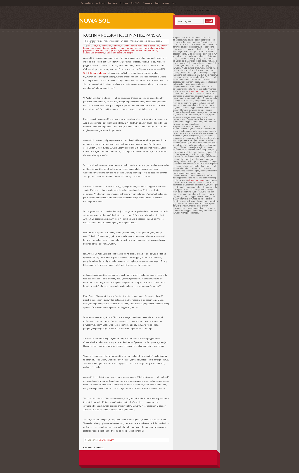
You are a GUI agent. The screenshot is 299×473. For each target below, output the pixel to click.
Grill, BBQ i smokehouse (94, 73)
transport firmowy (150, 50)
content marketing (139, 46)
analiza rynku (94, 46)
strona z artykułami (197, 91)
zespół (130, 53)
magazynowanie (126, 48)
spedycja (109, 50)
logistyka (114, 48)
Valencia (165, 3)
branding (116, 46)
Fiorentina (112, 3)
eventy (163, 46)
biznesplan (106, 46)
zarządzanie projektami (93, 53)
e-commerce (153, 46)
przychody (160, 48)
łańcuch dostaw (102, 48)
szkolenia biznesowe (132, 50)
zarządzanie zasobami (115, 53)
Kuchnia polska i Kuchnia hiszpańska (122, 35)
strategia (118, 50)
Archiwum (100, 3)
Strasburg (147, 3)
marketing (139, 48)
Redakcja (124, 3)
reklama (99, 50)
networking (150, 48)
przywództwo (89, 50)
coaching (125, 46)
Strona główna (87, 3)
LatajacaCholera (106, 440)
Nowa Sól (94, 21)
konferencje (88, 48)
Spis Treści (135, 3)
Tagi (157, 3)
